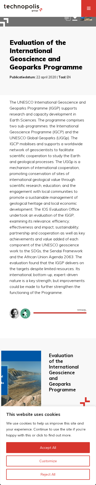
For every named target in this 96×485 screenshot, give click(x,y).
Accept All (48, 447)
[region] (48, 445)
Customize (48, 461)
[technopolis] (23, 10)
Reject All (48, 474)
